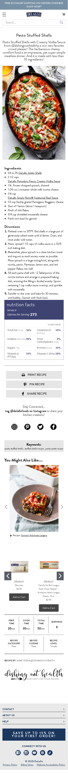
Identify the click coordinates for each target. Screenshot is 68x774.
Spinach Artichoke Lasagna (34, 535)
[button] (34, 674)
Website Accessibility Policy (51, 765)
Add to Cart (19, 597)
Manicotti (19, 585)
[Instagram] (26, 752)
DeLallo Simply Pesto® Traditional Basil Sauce (33, 198)
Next (62, 506)
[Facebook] (18, 752)
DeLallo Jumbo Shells (30, 173)
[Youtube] (34, 752)
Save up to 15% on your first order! (34, 734)
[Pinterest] (42, 752)
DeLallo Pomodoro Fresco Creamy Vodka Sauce (34, 181)
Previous (6, 506)
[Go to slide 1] (7, 576)
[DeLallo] (34, 14)
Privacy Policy (10, 765)
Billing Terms (27, 765)
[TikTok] (50, 752)
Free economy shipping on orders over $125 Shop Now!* (34, 4)
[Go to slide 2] (60, 576)
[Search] (61, 22)
